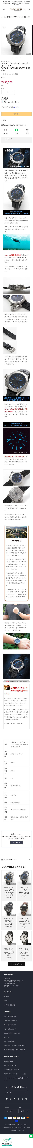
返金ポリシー (21, 1127)
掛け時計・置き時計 (10, 1005)
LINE (16, 133)
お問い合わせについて (10, 1021)
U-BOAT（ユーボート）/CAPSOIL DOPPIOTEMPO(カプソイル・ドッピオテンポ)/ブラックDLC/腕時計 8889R (24, 951)
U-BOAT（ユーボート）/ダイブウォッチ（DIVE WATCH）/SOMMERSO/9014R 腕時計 (24, 890)
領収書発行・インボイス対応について (15, 1045)
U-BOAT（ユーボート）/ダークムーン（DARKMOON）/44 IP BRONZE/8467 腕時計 (24, 921)
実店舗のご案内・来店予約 (12, 1033)
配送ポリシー (21, 1130)
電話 (27, 133)
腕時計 (9, 17)
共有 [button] (4, 120)
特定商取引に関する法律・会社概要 (14, 1050)
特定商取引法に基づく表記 (10, 1127)
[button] (4, 9)
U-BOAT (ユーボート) (19, 17)
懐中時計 (6, 996)
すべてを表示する (16, 964)
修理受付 (6, 1037)
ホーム (3, 17)
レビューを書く (16, 842)
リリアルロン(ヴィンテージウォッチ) (15, 1074)
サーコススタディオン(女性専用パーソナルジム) (16, 1079)
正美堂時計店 (12, 1124)
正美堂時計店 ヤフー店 (10, 1065)
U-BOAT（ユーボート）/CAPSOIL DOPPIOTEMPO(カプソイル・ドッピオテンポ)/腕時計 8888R (9, 951)
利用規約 (29, 1127)
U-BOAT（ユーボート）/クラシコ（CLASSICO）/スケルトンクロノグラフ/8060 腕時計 (8, 921)
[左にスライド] (12, 58)
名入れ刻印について (10, 1025)
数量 (2, 88)
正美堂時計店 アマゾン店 (11, 1069)
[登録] (26, 1092)
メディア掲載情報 (9, 1041)
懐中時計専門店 (8, 1061)
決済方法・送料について (11, 1016)
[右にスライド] (21, 58)
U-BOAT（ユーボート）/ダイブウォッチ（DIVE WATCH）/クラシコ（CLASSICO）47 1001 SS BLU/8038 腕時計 (8, 891)
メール (5, 133)
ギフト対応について (10, 1029)
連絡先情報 (13, 1130)
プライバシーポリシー (22, 1124)
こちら (16, 107)
